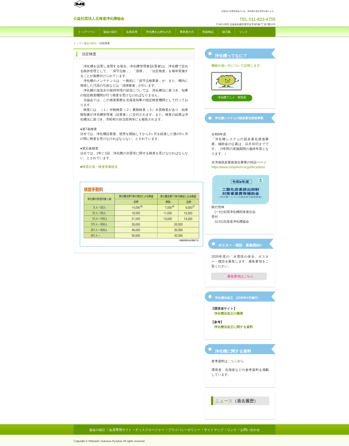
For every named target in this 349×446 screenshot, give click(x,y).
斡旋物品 (208, 31)
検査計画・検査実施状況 (100, 166)
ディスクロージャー (149, 429)
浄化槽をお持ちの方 (158, 31)
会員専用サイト (120, 429)
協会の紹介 (110, 31)
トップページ (86, 31)
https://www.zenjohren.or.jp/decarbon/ (238, 167)
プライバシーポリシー (184, 429)
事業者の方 (187, 31)
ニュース (224, 400)
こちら (232, 361)
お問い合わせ (250, 429)
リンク (243, 31)
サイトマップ (213, 429)
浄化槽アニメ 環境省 (232, 97)
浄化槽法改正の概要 (228, 313)
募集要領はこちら (240, 276)
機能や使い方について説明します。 (237, 65)
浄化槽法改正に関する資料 (233, 327)
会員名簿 (131, 31)
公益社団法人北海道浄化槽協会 (99, 19)
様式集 (226, 31)
